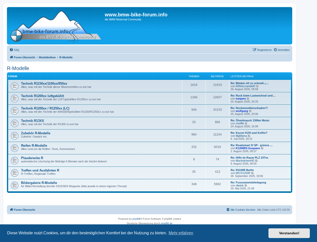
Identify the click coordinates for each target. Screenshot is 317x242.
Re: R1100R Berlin (242, 170)
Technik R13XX (32, 121)
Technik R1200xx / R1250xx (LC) (45, 108)
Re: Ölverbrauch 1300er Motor (250, 120)
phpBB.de (167, 223)
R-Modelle (18, 68)
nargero (241, 98)
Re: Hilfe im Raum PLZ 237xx (249, 157)
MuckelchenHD (245, 160)
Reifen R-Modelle (34, 145)
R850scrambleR (245, 86)
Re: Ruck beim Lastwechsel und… (253, 95)
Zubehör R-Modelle (35, 133)
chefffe (240, 123)
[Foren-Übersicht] (56, 25)
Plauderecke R (32, 158)
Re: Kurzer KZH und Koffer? (249, 132)
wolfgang (242, 110)
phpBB (136, 218)
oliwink (240, 185)
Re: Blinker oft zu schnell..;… (250, 83)
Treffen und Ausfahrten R (40, 170)
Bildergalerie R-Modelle (39, 183)
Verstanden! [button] (289, 233)
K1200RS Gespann (248, 148)
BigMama (241, 135)
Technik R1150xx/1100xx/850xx (44, 83)
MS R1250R (243, 173)
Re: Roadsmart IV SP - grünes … (252, 145)
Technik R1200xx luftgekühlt (42, 96)
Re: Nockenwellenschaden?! (249, 107)
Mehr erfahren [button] (181, 233)
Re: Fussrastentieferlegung (248, 182)
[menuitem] (14, 50)
